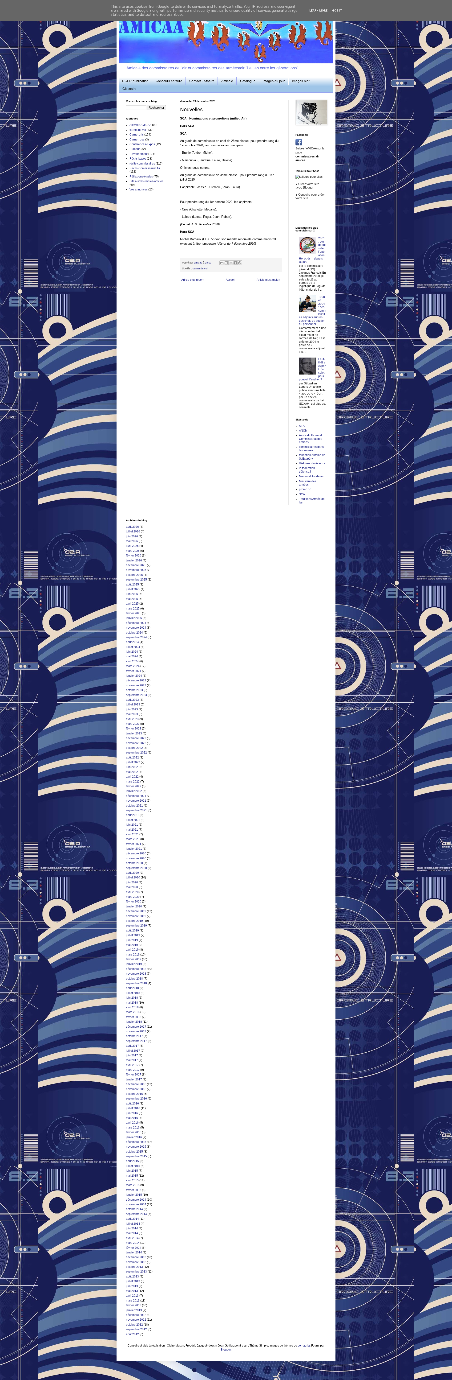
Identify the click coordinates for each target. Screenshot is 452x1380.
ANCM (303, 430)
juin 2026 (132, 536)
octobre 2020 (134, 863)
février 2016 (133, 1132)
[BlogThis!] (226, 262)
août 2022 (132, 757)
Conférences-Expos (142, 144)
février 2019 (133, 959)
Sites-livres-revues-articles (146, 181)
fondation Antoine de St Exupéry (312, 456)
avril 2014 (132, 1238)
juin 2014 (132, 1228)
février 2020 (133, 901)
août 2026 (132, 526)
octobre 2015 (134, 1151)
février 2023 (133, 728)
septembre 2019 (136, 925)
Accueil (230, 279)
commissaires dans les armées (311, 448)
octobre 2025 (134, 575)
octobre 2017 (134, 1036)
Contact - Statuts (201, 81)
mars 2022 (133, 781)
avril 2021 (132, 834)
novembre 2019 (136, 916)
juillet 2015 (133, 1166)
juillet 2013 (133, 1281)
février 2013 (133, 1305)
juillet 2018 (133, 993)
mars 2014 (133, 1242)
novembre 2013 (136, 1262)
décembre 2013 (136, 1257)
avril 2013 (132, 1295)
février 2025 (133, 613)
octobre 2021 (134, 805)
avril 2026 (132, 546)
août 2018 (132, 988)
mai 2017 (132, 1060)
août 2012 (132, 1334)
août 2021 (132, 815)
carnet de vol (200, 268)
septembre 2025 (136, 579)
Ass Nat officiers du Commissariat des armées (311, 439)
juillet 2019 (133, 935)
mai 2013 (132, 1291)
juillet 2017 (133, 1050)
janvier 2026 (134, 560)
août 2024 (132, 642)
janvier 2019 (134, 964)
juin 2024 (132, 651)
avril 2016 (132, 1122)
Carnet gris (136, 134)
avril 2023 (132, 719)
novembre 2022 (136, 743)
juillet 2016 (133, 1108)
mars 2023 (133, 723)
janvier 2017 (134, 1079)
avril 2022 (132, 776)
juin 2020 (132, 882)
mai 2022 (132, 772)
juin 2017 (132, 1055)
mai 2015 (132, 1175)
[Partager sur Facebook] (235, 262)
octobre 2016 (134, 1094)
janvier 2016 (134, 1137)
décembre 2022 (136, 738)
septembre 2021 (136, 810)
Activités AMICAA (140, 125)
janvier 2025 (134, 618)
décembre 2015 (136, 1142)
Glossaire (129, 89)
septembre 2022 (136, 752)
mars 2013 (133, 1300)
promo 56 (305, 489)
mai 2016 (132, 1118)
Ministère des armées (307, 483)
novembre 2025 (136, 570)
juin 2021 (132, 824)
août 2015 (132, 1161)
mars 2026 (133, 550)
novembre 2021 (136, 800)
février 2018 (133, 1017)
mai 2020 (132, 887)
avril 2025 (132, 603)
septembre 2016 (136, 1098)
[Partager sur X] (230, 262)
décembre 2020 (136, 853)
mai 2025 (132, 599)
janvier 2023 (134, 733)
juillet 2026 (133, 531)
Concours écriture (169, 81)
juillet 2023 (133, 704)
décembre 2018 (136, 969)
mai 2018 (132, 1002)
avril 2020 (132, 892)
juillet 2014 (133, 1223)
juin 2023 (132, 709)
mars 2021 (133, 839)
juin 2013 (132, 1286)
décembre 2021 (136, 796)
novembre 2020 (136, 858)
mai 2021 (132, 829)
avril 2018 (132, 1007)
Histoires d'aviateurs (312, 463)
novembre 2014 (136, 1204)
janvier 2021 (134, 848)
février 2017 (133, 1074)
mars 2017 (133, 1069)
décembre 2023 (136, 680)
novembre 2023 (136, 685)
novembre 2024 (136, 627)
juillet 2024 (133, 647)
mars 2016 (133, 1127)
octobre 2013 (134, 1267)
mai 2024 (132, 656)
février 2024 (133, 671)
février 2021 (133, 844)
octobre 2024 (134, 632)
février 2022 (133, 786)
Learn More (318, 10)
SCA (302, 494)
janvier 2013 (134, 1310)
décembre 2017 (136, 1026)
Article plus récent (192, 279)
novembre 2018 (136, 973)
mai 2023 (132, 714)
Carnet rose (137, 139)
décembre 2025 (136, 565)
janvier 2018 (134, 1021)
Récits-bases (137, 158)
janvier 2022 (134, 791)
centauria (304, 1345)
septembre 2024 (136, 637)
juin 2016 (132, 1113)
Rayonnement (138, 154)
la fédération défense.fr (307, 469)
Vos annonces (138, 189)
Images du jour (273, 81)
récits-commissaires (142, 163)
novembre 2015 (136, 1146)
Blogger (226, 1349)
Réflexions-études (141, 176)
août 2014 (132, 1218)
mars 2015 (133, 1185)
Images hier (301, 81)
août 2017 (132, 1045)
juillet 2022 (133, 762)
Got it (337, 10)
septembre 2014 (136, 1214)
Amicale (227, 81)
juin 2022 (132, 767)
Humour (134, 149)
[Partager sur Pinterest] (239, 262)
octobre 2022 (134, 748)
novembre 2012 (136, 1319)
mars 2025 (133, 608)
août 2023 (132, 699)
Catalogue (247, 81)
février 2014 (133, 1247)
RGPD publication (135, 81)
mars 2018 (133, 1012)
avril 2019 (132, 949)
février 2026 (133, 555)
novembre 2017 (136, 1031)
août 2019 (132, 930)
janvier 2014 (134, 1252)
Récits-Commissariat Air (144, 168)
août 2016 (132, 1103)
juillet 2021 (133, 820)
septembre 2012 (136, 1329)
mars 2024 (133, 666)
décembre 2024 (136, 623)
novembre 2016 (136, 1089)
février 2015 (133, 1190)
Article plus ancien (268, 279)
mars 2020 (133, 896)
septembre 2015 (136, 1156)
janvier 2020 (134, 906)
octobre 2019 (134, 921)
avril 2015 (132, 1180)
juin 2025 (132, 594)
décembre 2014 (136, 1199)
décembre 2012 (136, 1315)
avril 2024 (132, 661)
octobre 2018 (134, 978)
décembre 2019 (136, 911)
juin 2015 (132, 1170)
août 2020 (132, 872)
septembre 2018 (136, 983)
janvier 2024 (134, 675)
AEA (302, 426)
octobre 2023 (134, 690)
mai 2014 (132, 1233)
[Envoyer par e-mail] (221, 262)
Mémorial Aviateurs (311, 476)
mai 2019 (132, 945)
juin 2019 (132, 940)
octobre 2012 (134, 1324)
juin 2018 (132, 997)
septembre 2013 (136, 1271)
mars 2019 (133, 954)
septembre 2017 (136, 1041)
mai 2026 (132, 541)
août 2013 (132, 1276)
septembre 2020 (136, 868)
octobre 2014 (134, 1209)
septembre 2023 (136, 695)
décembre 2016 (136, 1084)
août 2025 (132, 584)
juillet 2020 (133, 877)
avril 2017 (132, 1065)
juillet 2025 (133, 589)
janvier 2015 (134, 1194)
